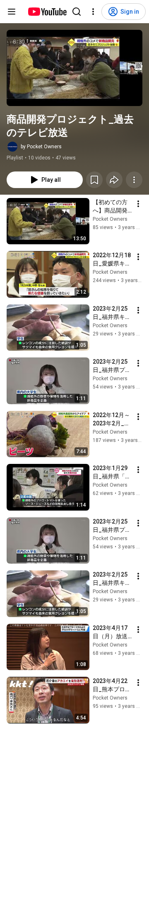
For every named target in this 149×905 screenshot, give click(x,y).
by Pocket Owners (41, 147)
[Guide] (12, 12)
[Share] (114, 179)
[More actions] (134, 179)
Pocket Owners (110, 219)
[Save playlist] (94, 179)
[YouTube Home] (47, 11)
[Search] (77, 12)
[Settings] (93, 12)
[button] (74, 68)
